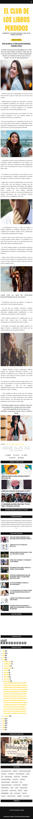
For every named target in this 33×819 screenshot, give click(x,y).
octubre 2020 (7, 666)
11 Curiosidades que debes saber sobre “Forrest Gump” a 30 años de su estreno (15, 505)
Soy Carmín (8, 444)
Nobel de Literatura (11, 796)
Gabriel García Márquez (6, 779)
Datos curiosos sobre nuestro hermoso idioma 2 (14, 707)
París (21, 782)
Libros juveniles (4, 790)
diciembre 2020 (7, 661)
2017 (3, 723)
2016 (3, 725)
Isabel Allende (24, 776)
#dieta (15, 447)
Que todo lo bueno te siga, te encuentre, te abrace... (15, 694)
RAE (2, 776)
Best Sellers (3, 773)
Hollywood (15, 771)
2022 (3, 655)
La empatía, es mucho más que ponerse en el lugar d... (15, 702)
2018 (3, 721)
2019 (3, 719)
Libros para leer (13, 790)
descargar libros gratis (6, 771)
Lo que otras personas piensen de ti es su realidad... (15, 691)
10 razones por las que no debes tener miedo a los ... (15, 709)
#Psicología (27, 448)
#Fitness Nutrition (18, 448)
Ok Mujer (15, 444)
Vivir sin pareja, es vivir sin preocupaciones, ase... (14, 700)
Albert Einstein (15, 782)
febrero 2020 (7, 681)
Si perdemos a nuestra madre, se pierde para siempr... (15, 689)
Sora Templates (11, 816)
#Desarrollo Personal (8, 447)
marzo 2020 (7, 679)
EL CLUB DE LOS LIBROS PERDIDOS (16, 19)
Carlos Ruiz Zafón (17, 785)
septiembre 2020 (8, 668)
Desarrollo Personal (16, 40)
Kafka (11, 793)
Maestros (20, 790)
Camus (12, 787)
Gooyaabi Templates (25, 816)
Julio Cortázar (17, 776)
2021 (3, 657)
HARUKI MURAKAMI (4, 793)
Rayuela (25, 790)
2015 (3, 727)
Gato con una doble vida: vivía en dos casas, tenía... (15, 683)
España (16, 787)
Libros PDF (24, 793)
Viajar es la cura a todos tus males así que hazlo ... (14, 711)
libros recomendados (20, 773)
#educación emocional (7, 448)
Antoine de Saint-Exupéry (6, 785)
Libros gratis (15, 779)
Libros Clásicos (17, 793)
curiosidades (11, 773)
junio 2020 (6, 672)
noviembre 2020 (7, 664)
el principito (22, 779)
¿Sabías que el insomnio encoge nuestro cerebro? (16, 491)
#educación (27, 447)
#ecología (20, 447)
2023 (3, 653)
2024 (3, 651)
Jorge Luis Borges (23, 787)
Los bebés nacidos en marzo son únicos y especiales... (15, 685)
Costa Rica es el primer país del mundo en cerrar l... (15, 696)
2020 (3, 659)
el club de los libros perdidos (25, 771)
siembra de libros (5, 787)
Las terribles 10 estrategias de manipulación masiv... (15, 698)
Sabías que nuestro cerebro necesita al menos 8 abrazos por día (15, 477)
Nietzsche (3, 796)
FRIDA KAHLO (25, 785)
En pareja (22, 444)
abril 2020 (6, 676)
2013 (3, 729)
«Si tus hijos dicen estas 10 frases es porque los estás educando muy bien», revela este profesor (21, 592)
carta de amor (26, 796)
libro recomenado (8, 776)
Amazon (27, 773)
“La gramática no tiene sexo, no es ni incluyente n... (15, 704)
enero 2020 (6, 716)
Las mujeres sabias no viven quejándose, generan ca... (15, 687)
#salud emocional (18, 450)
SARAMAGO (19, 796)
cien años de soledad (5, 782)
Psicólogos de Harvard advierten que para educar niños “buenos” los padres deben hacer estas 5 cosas (20, 577)
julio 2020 (6, 670)
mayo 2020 (6, 674)
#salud (11, 450)
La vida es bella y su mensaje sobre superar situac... (15, 713)
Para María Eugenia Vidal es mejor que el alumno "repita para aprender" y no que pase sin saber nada (20, 607)
